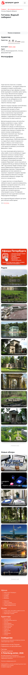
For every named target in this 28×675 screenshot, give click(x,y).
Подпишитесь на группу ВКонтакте (11, 646)
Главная (3, 9)
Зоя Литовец (6, 203)
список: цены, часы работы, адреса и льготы (14, 610)
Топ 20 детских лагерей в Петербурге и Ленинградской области (14, 521)
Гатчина (6, 634)
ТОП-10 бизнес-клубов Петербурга (15, 539)
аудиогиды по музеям (9, 613)
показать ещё (15, 445)
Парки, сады (11, 46)
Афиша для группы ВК (19, 470)
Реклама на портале (7, 651)
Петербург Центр (12, 3)
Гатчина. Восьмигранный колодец (15, 405)
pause (12, 40)
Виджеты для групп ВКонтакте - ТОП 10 (14, 486)
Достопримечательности (15, 9)
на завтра (6, 595)
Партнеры (4, 649)
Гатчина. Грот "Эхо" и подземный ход (14, 301)
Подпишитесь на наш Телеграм (10, 644)
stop (16, 41)
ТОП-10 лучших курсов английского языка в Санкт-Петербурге (14, 503)
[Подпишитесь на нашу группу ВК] (21, 3)
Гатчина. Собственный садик (16, 440)
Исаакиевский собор (9, 624)
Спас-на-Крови (7, 627)
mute (18, 41)
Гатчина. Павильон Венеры (17, 336)
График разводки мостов (10, 605)
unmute (20, 41)
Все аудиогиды (7, 619)
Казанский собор (8, 626)
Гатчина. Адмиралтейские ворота (15, 388)
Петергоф (6, 629)
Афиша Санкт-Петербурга (10, 592)
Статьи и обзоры (8, 602)
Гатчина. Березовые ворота (17, 353)
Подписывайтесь (5, 664)
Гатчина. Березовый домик (17, 371)
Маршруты (6, 601)
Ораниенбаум (7, 633)
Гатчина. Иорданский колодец (16, 319)
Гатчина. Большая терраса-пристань (14, 284)
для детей (6, 597)
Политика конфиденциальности (8, 661)
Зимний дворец (7, 623)
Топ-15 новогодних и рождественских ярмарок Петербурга (14, 555)
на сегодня (6, 594)
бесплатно (6, 598)
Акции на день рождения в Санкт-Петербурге (15, 573)
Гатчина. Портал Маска (18, 423)
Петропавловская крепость (10, 620)
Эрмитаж (6, 621)
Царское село (7, 630)
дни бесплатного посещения (10, 612)
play (9, 40)
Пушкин (6, 632)
